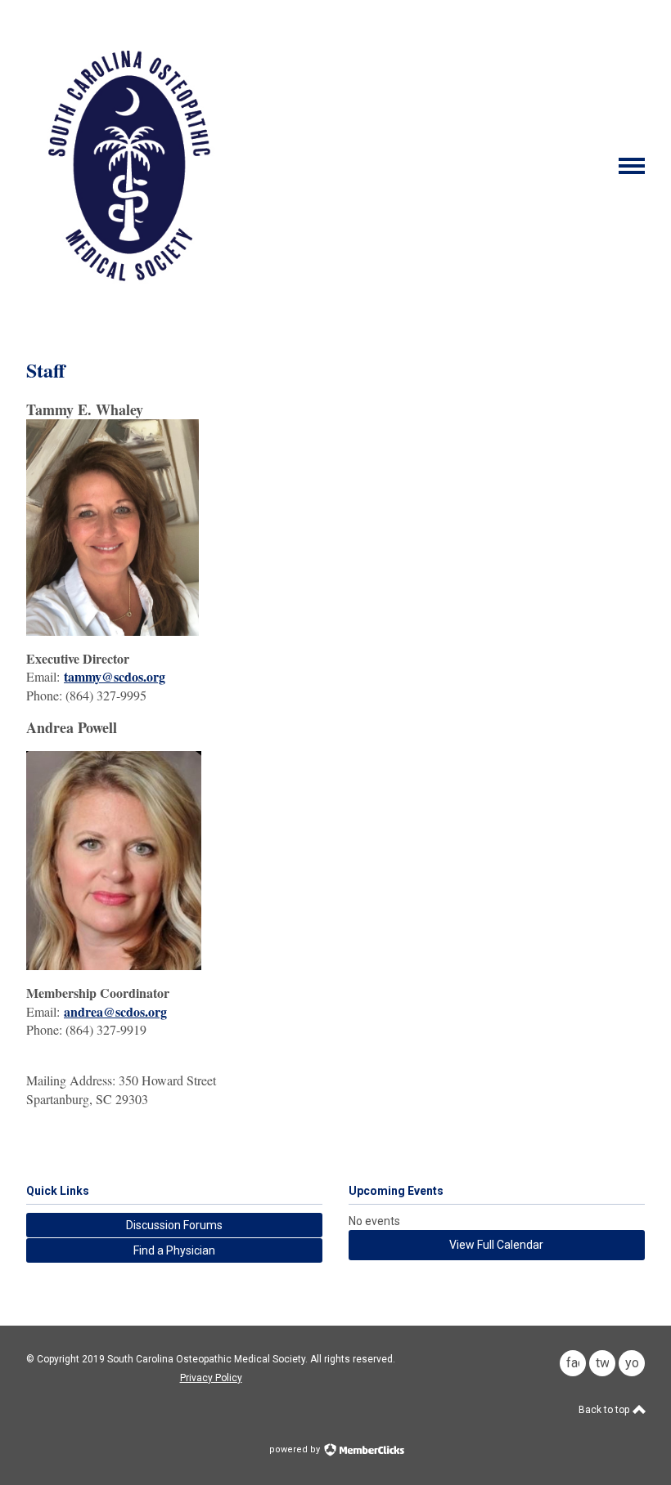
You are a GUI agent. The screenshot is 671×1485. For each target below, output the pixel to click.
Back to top (605, 1410)
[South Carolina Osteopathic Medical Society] (129, 303)
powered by (295, 1449)
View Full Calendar (496, 1244)
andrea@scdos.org (115, 1011)
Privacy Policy (211, 1378)
